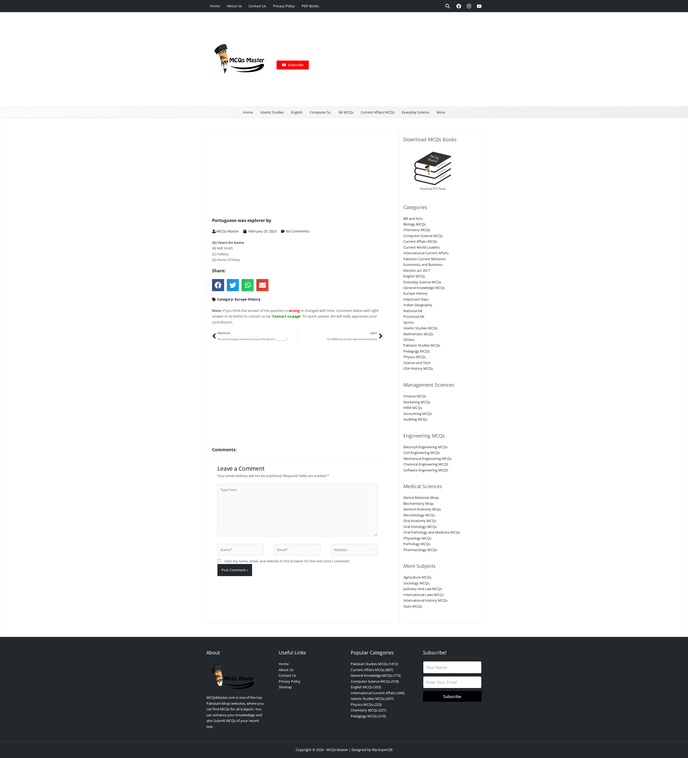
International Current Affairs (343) (377, 692)
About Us (234, 5)
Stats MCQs (412, 606)
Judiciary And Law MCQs (422, 588)
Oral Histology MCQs (420, 526)
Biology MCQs (414, 224)
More (440, 112)
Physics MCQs (414, 356)
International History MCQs (425, 600)
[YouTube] (479, 6)
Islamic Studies (272, 112)
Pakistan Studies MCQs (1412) (374, 663)
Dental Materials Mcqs (421, 497)
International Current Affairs (426, 253)
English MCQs (414, 276)
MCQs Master (337, 749)
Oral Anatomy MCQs (419, 520)
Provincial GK (413, 316)
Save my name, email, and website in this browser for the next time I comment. (287, 561)
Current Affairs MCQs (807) (372, 669)
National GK (412, 310)
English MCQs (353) (366, 687)
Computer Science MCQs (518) (375, 681)
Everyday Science (415, 112)
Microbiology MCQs (419, 515)
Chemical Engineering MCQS (425, 464)
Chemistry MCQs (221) (368, 710)
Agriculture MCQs (417, 577)
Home (215, 5)
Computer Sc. (320, 112)
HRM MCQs (412, 407)
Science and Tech (417, 362)
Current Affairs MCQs (378, 112)
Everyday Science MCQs (422, 282)
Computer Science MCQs (423, 235)
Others (408, 339)
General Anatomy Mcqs (422, 509)
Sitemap (285, 687)
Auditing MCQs (415, 419)
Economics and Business (422, 264)
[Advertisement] (393, 59)
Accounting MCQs (417, 413)
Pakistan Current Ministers (424, 258)
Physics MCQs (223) (366, 704)
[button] (448, 6)
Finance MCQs (414, 396)
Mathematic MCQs (418, 334)
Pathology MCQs (416, 543)
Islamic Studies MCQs (420, 328)
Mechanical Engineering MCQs (427, 458)
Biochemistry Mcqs (418, 503)
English (296, 112)
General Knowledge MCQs (424, 287)
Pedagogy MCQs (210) (368, 716)
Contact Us (257, 5)
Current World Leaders (421, 247)
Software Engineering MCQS (425, 470)
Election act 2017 (416, 270)
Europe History (247, 299)
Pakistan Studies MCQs (421, 345)
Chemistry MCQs (416, 229)
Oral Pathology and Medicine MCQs (431, 532)
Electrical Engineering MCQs (425, 447)
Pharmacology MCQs (420, 549)
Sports (408, 322)
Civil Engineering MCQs (421, 452)
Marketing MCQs (416, 402)
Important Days (416, 299)
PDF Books (310, 5)
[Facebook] (458, 6)
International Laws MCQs (423, 594)
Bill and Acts (412, 218)
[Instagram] (469, 6)
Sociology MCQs (416, 583)
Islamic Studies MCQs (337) (372, 698)
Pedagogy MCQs (416, 351)
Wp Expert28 (382, 749)
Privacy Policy (284, 5)
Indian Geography (417, 304)
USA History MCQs (418, 368)
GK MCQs (345, 112)
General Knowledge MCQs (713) (376, 675)
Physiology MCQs (417, 538)
